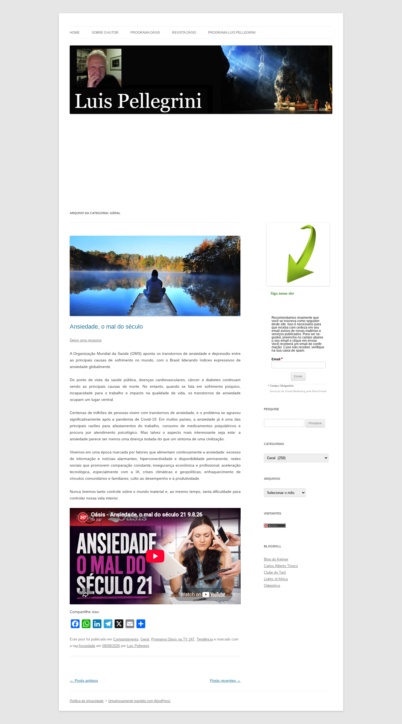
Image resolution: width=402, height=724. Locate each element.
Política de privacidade (87, 701)
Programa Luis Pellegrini (231, 33)
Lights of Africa (276, 579)
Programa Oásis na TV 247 (172, 639)
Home (75, 33)
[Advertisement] (201, 162)
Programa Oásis (145, 33)
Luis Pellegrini (138, 646)
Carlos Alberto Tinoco (281, 566)
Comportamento (125, 639)
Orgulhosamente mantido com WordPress (139, 701)
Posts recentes (225, 680)
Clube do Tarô (275, 572)
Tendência (205, 639)
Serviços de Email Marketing (287, 391)
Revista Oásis (184, 33)
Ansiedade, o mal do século (106, 326)
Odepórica (272, 586)
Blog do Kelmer (276, 559)
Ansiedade (86, 646)
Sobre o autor (105, 33)
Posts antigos (84, 680)
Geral (145, 639)
